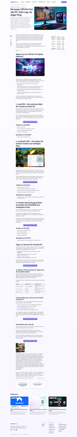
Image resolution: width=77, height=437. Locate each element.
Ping (37, 373)
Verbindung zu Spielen (32, 375)
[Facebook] (11, 430)
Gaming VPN (18, 373)
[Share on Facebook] (11, 42)
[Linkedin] (16, 430)
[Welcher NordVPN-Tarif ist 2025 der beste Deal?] (19, 402)
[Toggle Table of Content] (21, 50)
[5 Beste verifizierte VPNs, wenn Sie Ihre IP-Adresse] (39, 402)
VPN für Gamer (24, 376)
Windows (25, 213)
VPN (11, 4)
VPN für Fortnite (18, 376)
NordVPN (31, 373)
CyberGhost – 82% (52, 429)
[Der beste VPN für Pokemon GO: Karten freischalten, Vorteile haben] (23, 384)
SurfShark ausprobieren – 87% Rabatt (30, 318)
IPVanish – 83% (51, 432)
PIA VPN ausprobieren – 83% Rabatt (30, 225)
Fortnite (23, 34)
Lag (20, 373)
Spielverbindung (30, 374)
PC (33, 373)
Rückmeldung (18, 374)
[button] (60, 2)
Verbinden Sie (22, 375)
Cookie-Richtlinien (62, 429)
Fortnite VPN (35, 372)
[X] (13, 430)
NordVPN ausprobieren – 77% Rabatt (30, 121)
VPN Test (33, 376)
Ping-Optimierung (41, 373)
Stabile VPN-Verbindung (37, 374)
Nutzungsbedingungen (62, 427)
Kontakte (60, 431)
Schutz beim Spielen (24, 374)
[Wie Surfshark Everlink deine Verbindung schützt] (58, 402)
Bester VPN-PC (22, 372)
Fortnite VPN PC (40, 372)
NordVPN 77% (51, 424)
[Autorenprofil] (21, 369)
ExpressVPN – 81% (52, 427)
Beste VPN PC (18, 372)
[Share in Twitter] (11, 40)
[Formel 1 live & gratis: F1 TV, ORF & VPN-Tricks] (38, 384)
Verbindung (26, 375)
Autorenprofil (18, 369)
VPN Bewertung (40, 375)
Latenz (23, 373)
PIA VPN (35, 373)
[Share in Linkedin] (11, 44)
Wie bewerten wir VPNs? (63, 424)
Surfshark (18, 170)
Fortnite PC (31, 372)
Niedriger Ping (26, 373)
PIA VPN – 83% (51, 431)
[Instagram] (15, 430)
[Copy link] (11, 46)
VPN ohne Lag (29, 376)
